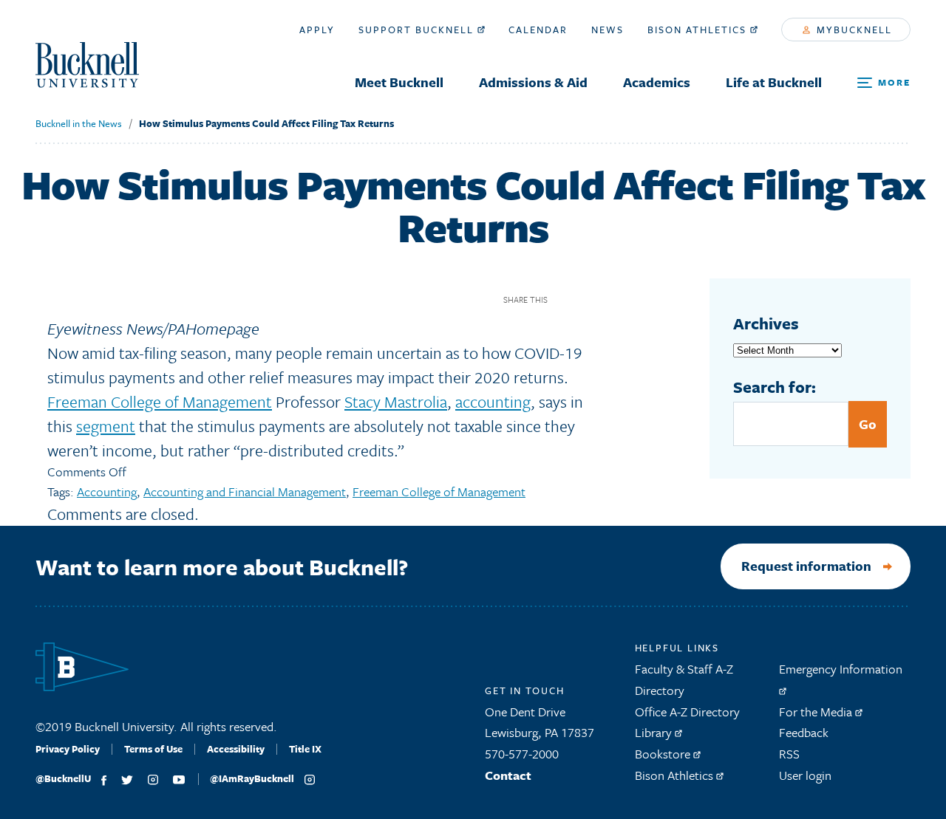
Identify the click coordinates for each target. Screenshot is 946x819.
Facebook (564, 299)
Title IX (305, 748)
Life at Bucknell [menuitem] (774, 82)
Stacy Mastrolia (395, 401)
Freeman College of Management (159, 401)
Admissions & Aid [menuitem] (533, 82)
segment (105, 425)
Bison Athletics (698, 29)
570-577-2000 (522, 753)
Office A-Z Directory (687, 711)
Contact (508, 775)
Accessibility (236, 748)
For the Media (817, 711)
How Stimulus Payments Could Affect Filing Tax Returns (266, 123)
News (607, 29)
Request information (806, 565)
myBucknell (852, 29)
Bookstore (664, 753)
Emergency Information (840, 668)
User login (805, 775)
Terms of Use (153, 748)
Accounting (107, 491)
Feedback (803, 732)
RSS (789, 753)
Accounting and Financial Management (244, 491)
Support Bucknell (417, 29)
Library (655, 732)
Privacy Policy (67, 748)
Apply (317, 29)
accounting (493, 401)
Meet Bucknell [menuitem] (399, 82)
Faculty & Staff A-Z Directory (684, 679)
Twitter (590, 299)
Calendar (538, 29)
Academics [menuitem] (656, 82)
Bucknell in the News (78, 123)
